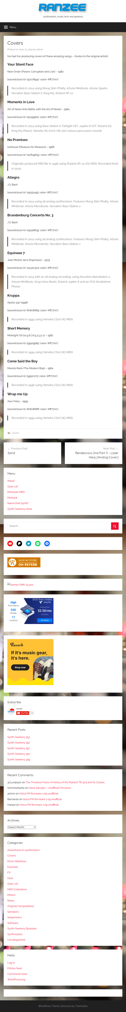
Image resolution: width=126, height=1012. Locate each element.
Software (12, 922)
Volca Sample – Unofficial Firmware (50, 787)
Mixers (11, 894)
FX (9, 872)
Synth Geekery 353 (18, 737)
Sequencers (14, 917)
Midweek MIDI (16, 491)
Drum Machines (16, 861)
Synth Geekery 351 (18, 748)
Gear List (12, 486)
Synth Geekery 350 (18, 753)
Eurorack (12, 866)
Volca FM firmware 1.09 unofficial (38, 793)
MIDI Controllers (17, 889)
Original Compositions (20, 906)
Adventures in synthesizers (23, 850)
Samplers (13, 911)
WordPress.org (16, 979)
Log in (11, 962)
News (10, 900)
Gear (10, 878)
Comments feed (17, 973)
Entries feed (14, 968)
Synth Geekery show (19, 508)
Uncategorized (16, 939)
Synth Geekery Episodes (22, 928)
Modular (12, 497)
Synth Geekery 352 (18, 742)
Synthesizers (15, 934)
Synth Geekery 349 (18, 759)
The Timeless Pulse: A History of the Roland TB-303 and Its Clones (65, 782)
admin (39, 49)
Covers (15, 433)
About (11, 480)
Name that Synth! (17, 503)
